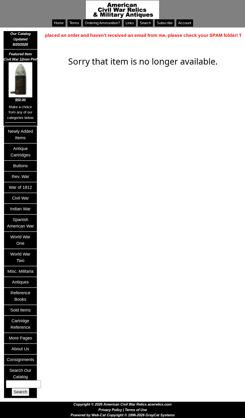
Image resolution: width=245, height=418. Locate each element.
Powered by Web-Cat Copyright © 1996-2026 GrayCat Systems (123, 415)
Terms (74, 23)
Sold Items (20, 310)
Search (145, 23)
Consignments (20, 359)
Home (59, 23)
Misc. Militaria (20, 271)
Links (130, 23)
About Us (20, 348)
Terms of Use (136, 410)
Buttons (20, 165)
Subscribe (164, 23)
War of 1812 (20, 187)
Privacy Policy (110, 410)
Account (184, 23)
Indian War (20, 208)
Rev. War (20, 176)
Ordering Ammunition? (102, 23)
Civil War (20, 198)
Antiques (20, 282)
